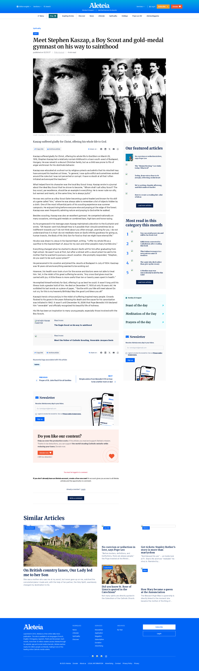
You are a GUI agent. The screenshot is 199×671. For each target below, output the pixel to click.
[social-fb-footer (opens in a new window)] (97, 656)
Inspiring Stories (68, 16)
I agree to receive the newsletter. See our (59, 414)
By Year (120, 630)
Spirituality (113, 16)
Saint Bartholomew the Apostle (107, 10)
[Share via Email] (114, 149)
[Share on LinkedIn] (105, 149)
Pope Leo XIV (137, 16)
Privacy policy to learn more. (72, 414)
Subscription (99, 639)
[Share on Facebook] (101, 149)
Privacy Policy (127, 663)
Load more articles (144, 205)
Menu (42, 16)
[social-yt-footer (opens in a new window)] (93, 656)
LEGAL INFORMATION (95, 663)
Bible (145, 570)
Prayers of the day (138, 322)
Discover (82, 16)
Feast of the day (137, 305)
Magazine (98, 636)
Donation (98, 643)
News (92, 16)
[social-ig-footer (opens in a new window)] (106, 656)
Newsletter (99, 630)
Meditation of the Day (141, 314)
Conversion (30, 528)
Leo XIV (107, 528)
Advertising (99, 646)
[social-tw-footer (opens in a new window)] (102, 656)
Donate (175, 6)
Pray (51, 16)
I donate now (44, 453)
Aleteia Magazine (153, 16)
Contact (118, 663)
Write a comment (76, 498)
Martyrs (146, 528)
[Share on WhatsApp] (118, 149)
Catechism (108, 568)
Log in (153, 7)
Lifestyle (101, 16)
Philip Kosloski (59, 52)
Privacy (136, 663)
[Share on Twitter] (109, 149)
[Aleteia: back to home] (99, 5)
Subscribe (161, 6)
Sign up (40, 419)
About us (83, 663)
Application (99, 633)
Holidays (125, 16)
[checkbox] (36, 414)
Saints (36, 364)
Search (48, 7)
